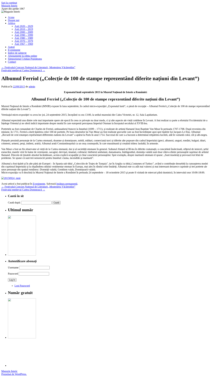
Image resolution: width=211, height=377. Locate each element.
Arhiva (11, 23)
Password (13, 273)
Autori (11, 47)
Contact (12, 61)
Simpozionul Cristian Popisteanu (25, 58)
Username (13, 267)
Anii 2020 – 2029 (24, 26)
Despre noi (13, 20)
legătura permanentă (66, 183)
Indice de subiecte (17, 52)
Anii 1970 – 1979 (24, 41)
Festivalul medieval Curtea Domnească (23, 70)
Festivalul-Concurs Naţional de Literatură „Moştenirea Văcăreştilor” (38, 67)
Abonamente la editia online (22, 55)
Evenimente (14, 50)
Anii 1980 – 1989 (24, 38)
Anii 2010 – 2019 (24, 29)
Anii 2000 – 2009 (24, 32)
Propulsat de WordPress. (14, 374)
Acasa (11, 17)
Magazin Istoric (9, 5)
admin (32, 86)
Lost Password (22, 285)
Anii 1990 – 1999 (24, 35)
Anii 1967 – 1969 (24, 44)
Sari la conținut (9, 2)
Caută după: (14, 202)
